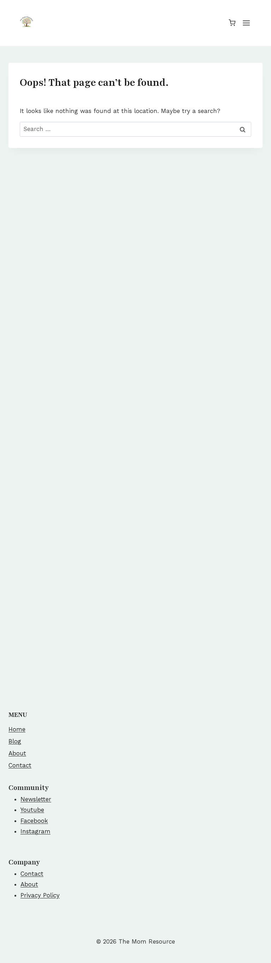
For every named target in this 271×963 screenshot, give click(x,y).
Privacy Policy (40, 895)
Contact (19, 765)
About (17, 753)
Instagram (35, 831)
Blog (14, 741)
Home (16, 729)
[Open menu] (246, 23)
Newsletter (35, 799)
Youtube (32, 809)
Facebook (34, 820)
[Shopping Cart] (232, 22)
